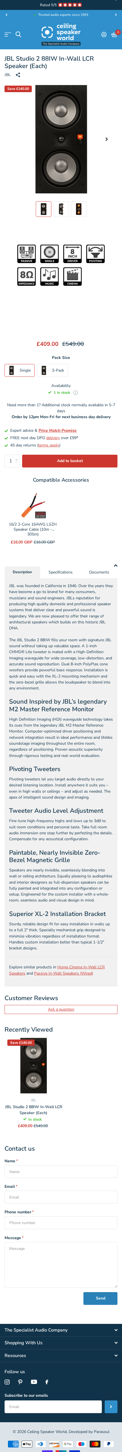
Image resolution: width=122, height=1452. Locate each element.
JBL (8, 74)
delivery (53, 438)
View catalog (8, 34)
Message (14, 1238)
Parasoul (102, 1431)
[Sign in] (104, 34)
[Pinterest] (20, 1382)
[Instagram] (7, 1382)
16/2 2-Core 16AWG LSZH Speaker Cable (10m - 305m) (33, 529)
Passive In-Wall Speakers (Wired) (63, 973)
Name (11, 1161)
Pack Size (61, 357)
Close (61, 1330)
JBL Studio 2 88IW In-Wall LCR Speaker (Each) (33, 1110)
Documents (99, 572)
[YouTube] (34, 1382)
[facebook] (46, 1382)
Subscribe (111, 1406)
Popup (75, 392)
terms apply (48, 445)
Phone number (19, 1212)
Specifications (61, 572)
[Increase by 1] (18, 456)
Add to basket (70, 460)
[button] (6, 15)
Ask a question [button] (61, 1009)
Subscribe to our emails (26, 1395)
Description (22, 572)
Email (11, 1186)
